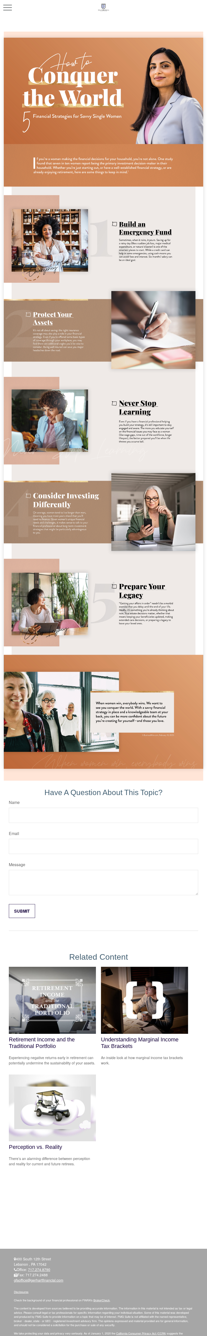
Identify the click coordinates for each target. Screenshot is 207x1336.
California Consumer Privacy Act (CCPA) (141, 1333)
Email (14, 833)
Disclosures (21, 1292)
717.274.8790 (39, 1269)
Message (17, 864)
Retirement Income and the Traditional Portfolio (42, 1042)
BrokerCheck (101, 1300)
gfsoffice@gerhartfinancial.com (38, 1280)
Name (14, 802)
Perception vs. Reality (35, 1147)
